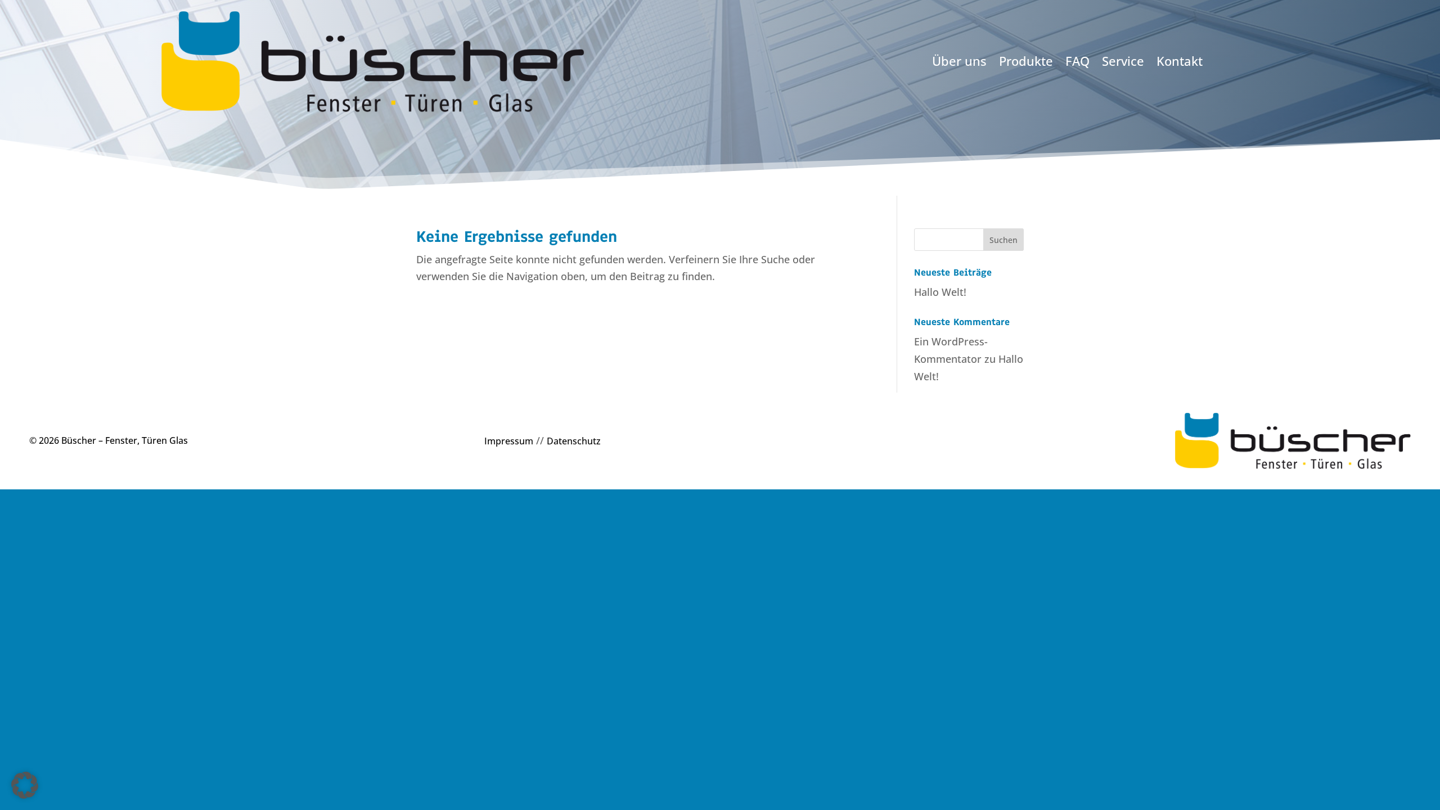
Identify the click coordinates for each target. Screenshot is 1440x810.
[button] (25, 785)
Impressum (508, 441)
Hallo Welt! (940, 292)
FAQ (1077, 62)
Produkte (1026, 62)
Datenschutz (574, 441)
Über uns (959, 62)
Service (1123, 62)
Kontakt (1179, 62)
